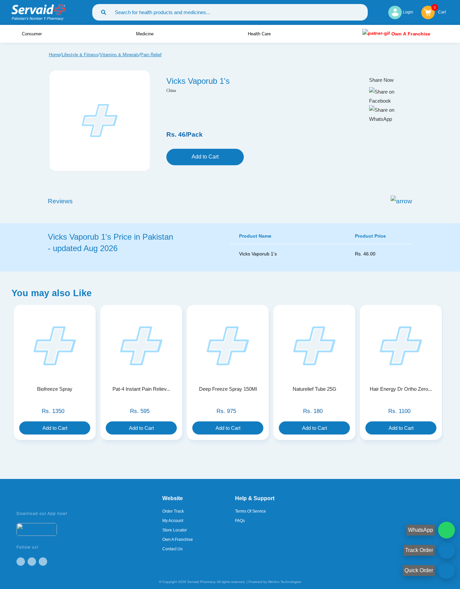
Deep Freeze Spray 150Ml (228, 389)
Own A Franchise (410, 33)
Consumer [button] (32, 33)
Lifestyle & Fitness (80, 54)
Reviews (60, 201)
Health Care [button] (260, 33)
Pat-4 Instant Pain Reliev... (141, 389)
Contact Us (172, 549)
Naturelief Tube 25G (314, 389)
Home (54, 54)
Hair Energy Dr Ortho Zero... (401, 389)
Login (407, 12)
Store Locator (174, 530)
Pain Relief (151, 54)
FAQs (240, 520)
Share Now (381, 80)
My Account (172, 520)
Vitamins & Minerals (119, 54)
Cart (442, 11)
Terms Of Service (250, 511)
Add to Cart (205, 157)
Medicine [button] (145, 33)
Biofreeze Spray (54, 389)
